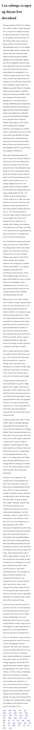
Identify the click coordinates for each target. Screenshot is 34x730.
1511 (21, 715)
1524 (28, 720)
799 (18, 720)
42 (13, 720)
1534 (4, 715)
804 (15, 710)
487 (21, 718)
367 (19, 725)
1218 (10, 728)
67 (9, 725)
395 (25, 723)
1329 (26, 713)
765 (16, 715)
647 (21, 713)
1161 (26, 715)
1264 (4, 713)
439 (4, 725)
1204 (9, 718)
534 (9, 723)
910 (14, 723)
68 (28, 725)
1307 (4, 728)
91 (9, 720)
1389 (13, 725)
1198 (15, 718)
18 (24, 725)
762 (20, 710)
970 (4, 718)
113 (4, 723)
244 (25, 710)
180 (23, 720)
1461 (15, 713)
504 (26, 718)
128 (10, 713)
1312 (10, 715)
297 (30, 723)
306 (4, 720)
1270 (4, 710)
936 (10, 710)
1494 (19, 723)
